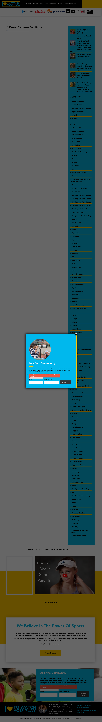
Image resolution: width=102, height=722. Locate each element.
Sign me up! (65, 382)
